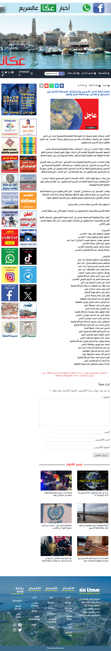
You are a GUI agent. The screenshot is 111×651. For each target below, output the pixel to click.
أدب (34, 597)
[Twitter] (6, 72)
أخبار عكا (69, 626)
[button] (62, 86)
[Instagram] (2, 72)
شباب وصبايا (34, 604)
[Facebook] (12, 72)
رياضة (51, 608)
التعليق (106, 397)
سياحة (51, 603)
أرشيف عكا (68, 634)
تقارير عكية (69, 617)
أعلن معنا (18, 615)
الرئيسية (17, 601)
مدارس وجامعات (51, 620)
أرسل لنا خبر (18, 607)
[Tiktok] (2, 75)
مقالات (51, 627)
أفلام (34, 624)
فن (51, 597)
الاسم (107, 432)
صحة (34, 611)
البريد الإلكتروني (102, 439)
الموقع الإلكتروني (102, 447)
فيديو (68, 603)
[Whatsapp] (9, 72)
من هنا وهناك (68, 609)
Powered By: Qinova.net (55, 648)
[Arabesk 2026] (19, 114)
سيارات (51, 614)
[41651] (55, 12)
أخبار (68, 597)
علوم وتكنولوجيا (34, 617)
